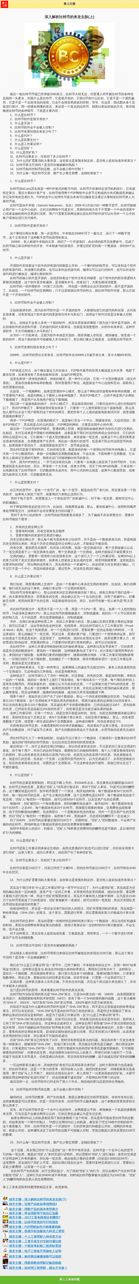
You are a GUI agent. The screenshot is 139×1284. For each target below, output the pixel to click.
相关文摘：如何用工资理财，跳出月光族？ (38, 1268)
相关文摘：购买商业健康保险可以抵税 (34, 1256)
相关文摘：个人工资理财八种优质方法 (34, 1236)
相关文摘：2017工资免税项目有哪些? (34, 1217)
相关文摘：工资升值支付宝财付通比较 (34, 1241)
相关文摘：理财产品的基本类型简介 (33, 1209)
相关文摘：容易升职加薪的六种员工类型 (36, 1231)
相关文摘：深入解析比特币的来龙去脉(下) (37, 1199)
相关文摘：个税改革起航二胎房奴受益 (34, 1246)
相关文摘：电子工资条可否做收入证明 (34, 1251)
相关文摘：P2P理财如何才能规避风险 (34, 1227)
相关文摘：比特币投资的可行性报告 (33, 1222)
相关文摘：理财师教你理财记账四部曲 (34, 1263)
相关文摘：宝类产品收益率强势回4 (32, 1204)
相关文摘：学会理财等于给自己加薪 (33, 1213)
